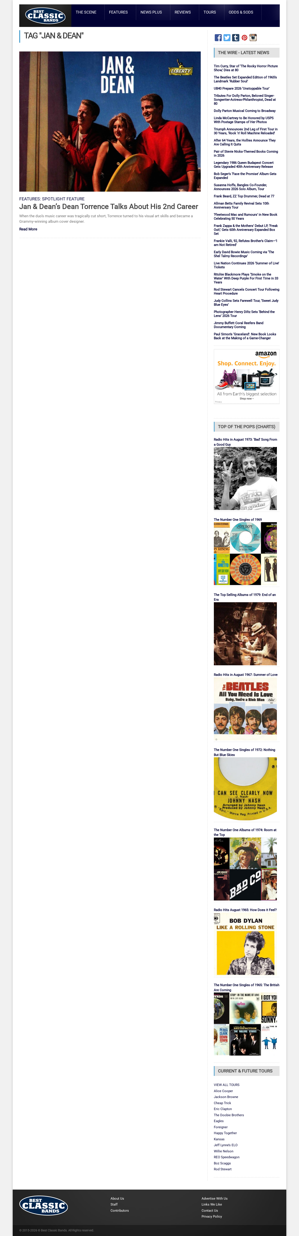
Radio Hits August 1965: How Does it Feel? (245, 910)
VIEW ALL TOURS (226, 1085)
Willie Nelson (223, 1151)
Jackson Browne (226, 1097)
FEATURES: (30, 198)
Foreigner (221, 1127)
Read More (28, 229)
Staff (114, 1204)
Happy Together (225, 1133)
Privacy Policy (212, 1216)
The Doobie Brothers (229, 1115)
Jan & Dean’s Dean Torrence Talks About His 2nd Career (108, 206)
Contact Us (210, 1211)
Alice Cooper (223, 1091)
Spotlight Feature (63, 198)
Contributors (120, 1211)
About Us (117, 1199)
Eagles (219, 1121)
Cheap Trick (222, 1103)
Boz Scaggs (222, 1163)
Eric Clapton (223, 1109)
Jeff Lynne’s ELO (225, 1145)
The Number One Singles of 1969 (238, 520)
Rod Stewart (223, 1169)
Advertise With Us (215, 1199)
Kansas (219, 1139)
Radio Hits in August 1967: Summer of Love (246, 675)
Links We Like (212, 1204)
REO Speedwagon (226, 1157)
